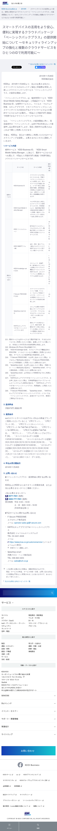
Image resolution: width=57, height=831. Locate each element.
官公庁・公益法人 (34, 643)
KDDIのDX (4, 671)
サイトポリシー (25, 794)
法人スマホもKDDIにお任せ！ (11, 687)
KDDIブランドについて (31, 774)
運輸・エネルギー (7, 646)
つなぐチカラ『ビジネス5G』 (12, 677)
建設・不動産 (6, 651)
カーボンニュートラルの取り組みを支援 (15, 674)
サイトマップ (7, 734)
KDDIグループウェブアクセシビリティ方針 (34, 780)
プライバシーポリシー (10, 800)
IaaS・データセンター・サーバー (13, 623)
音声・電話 (5, 631)
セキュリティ (6, 626)
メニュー (9, 828)
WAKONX (5, 695)
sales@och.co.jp (21, 560)
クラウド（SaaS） (8, 620)
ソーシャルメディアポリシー (32, 800)
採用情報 (17, 786)
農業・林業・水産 (34, 646)
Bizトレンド (6, 703)
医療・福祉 (32, 649)
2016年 (23, 9)
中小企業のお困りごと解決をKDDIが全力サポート (19, 690)
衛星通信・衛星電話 (35, 615)
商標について (37, 806)
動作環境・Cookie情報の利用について (15, 806)
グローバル (32, 626)
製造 (3, 643)
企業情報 (6, 786)
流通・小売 (5, 654)
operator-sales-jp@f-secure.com (27, 522)
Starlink (4, 682)
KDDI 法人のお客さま (9, 9)
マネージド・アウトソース (37, 623)
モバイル (4, 615)
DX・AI (30, 620)
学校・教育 (5, 659)
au (17, 774)
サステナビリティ (8, 780)
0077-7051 (13, 495)
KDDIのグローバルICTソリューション (14, 685)
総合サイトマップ (9, 794)
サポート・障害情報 (9, 718)
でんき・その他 (34, 618)
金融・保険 (5, 649)
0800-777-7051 (15, 499)
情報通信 (31, 651)
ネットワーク (6, 628)
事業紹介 (5, 726)
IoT (2, 618)
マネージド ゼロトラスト (10, 679)
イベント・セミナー (9, 711)
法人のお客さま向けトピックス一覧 (43, 64)
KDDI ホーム (7, 774)
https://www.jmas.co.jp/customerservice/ (26, 542)
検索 (38, 828)
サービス (6, 602)
